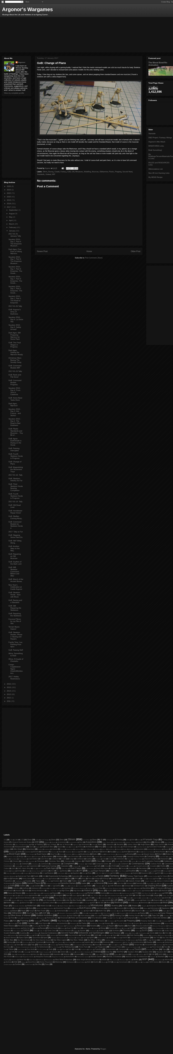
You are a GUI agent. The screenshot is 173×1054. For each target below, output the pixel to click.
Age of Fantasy (37, 844)
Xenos (133, 962)
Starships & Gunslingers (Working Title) (116, 940)
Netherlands (61, 911)
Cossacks (75, 866)
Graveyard (81, 886)
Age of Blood (168, 842)
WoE (16, 962)
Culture (6, 868)
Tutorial (26, 952)
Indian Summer (24, 895)
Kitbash (66, 898)
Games (18, 883)
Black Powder (160, 851)
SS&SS (124, 937)
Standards (40, 174)
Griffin (105, 886)
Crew (106, 866)
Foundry (28, 881)
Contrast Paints (156, 864)
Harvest (126, 888)
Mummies (110, 908)
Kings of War (58, 898)
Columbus (35, 864)
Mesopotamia (155, 902)
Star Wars (9, 940)
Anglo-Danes (145, 844)
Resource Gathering (143, 926)
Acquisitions (91, 842)
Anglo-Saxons (159, 844)
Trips (164, 949)
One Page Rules (33, 913)
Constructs (115, 864)
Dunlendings (35, 873)
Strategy (10, 942)
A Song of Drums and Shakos (22, 842)
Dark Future (75, 868)
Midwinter (54, 905)
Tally (33, 945)
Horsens (38, 893)
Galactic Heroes (149, 881)
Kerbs (7, 898)
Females (15, 878)
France (38, 881)
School (137, 930)
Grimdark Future (139, 886)
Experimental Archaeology (58, 876)
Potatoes (102, 921)
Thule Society (156, 947)
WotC (89, 962)
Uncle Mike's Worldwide (84, 952)
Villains (117, 954)
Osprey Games (153, 913)
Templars (105, 944)
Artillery (118, 847)
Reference (52, 926)
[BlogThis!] (69, 168)
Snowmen (122, 935)
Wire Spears (158, 959)
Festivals (54, 878)
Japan (124, 895)
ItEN (86, 895)
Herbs (27, 890)
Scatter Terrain (104, 930)
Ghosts (149, 883)
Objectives (138, 911)
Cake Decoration (73, 856)
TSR (12, 952)
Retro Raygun (17, 928)
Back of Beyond (88, 849)
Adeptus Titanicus (130, 842)
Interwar (42, 895)
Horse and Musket (14, 893)
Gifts (160, 883)
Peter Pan (115, 918)
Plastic (111, 172)
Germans (129, 883)
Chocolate (31, 861)
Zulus (47, 964)
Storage (154, 940)
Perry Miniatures (97, 918)
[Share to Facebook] (74, 168)
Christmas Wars (54, 861)
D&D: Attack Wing (24, 868)
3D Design (109, 839)
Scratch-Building (10, 933)
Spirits (85, 937)
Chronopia (68, 861)
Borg (102, 854)
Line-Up (35, 900)
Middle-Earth (31, 906)
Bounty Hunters (110, 854)
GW (73, 172)
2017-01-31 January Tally (14, 235)
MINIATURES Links (156, 146)
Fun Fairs (107, 881)
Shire (167, 933)
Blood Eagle (14, 854)
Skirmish (61, 935)
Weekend (14, 959)
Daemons (41, 868)
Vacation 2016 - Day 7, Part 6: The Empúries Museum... (15, 242)
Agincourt (76, 844)
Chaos (129, 859)
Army (100, 847)
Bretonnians (121, 854)
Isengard (59, 895)
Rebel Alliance (9, 926)
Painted (96, 915)
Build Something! (155, 150)
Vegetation (57, 954)
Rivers (62, 928)
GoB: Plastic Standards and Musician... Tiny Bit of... (15, 432)
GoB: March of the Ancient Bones (15, 580)
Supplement (78, 942)
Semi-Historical (114, 933)
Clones (133, 861)
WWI (109, 962)
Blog (169, 851)
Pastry (19, 918)
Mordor (23, 908)
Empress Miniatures (124, 873)
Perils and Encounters (79, 918)
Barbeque (150, 849)
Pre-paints (120, 921)
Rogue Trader (87, 928)
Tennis (113, 944)
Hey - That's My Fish (53, 890)
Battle (20, 851)
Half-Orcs (16, 888)
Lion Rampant (48, 900)
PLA (14, 921)
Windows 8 (123, 959)
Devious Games (36, 871)
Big (111, 851)
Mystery (145, 908)
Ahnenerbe (85, 844)
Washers (161, 956)
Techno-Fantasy (64, 945)
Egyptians (76, 873)
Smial (102, 935)
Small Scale (85, 935)
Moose (16, 908)
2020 (9, 197)
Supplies (87, 942)
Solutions (146, 935)
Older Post (135, 251)
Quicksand (54, 923)
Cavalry (111, 859)
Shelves (133, 933)
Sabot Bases (17, 930)
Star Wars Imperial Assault (42, 940)
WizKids (8, 962)
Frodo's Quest (77, 881)
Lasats (129, 898)
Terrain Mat (138, 944)
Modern (134, 906)
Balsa (125, 849)
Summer (49, 942)
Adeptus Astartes (118, 842)
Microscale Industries (18, 905)
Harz (132, 888)
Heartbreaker (8, 890)
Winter (135, 960)
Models (125, 906)
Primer (157, 921)
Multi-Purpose (85, 908)
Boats (61, 854)
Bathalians (12, 851)
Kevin (13, 898)
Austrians (47, 849)
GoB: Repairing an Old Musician (14, 556)
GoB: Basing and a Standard (15, 601)
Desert (13, 871)
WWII (115, 962)
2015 (9, 687)
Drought (166, 871)
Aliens (100, 844)
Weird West (32, 959)
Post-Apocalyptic (88, 921)
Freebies (56, 881)
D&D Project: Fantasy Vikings (160, 138)
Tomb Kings (21, 949)
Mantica (17, 902)
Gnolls (5, 886)
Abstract (46, 842)
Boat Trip (54, 854)
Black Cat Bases (148, 851)
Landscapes (104, 898)
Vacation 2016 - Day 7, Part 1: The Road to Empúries (14, 299)
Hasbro (138, 888)
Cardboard (55, 859)
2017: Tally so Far (15, 532)
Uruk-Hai (109, 952)
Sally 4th (42, 930)
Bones (76, 854)
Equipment (145, 873)
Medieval (118, 902)
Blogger (103, 1049)
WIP (53, 174)
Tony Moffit (30, 949)
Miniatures (79, 172)
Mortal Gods (40, 908)
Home (89, 251)
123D (37, 839)
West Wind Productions (64, 960)
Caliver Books (87, 856)
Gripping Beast (154, 886)
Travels (137, 949)
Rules (145, 928)
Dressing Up (150, 871)
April (11, 220)
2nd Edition (86, 839)
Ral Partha (82, 923)
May (11, 217)
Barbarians (140, 849)
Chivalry (15, 861)
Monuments (8, 908)
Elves (90, 873)
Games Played (33, 883)
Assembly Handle (142, 847)
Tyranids (54, 952)
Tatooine (53, 944)
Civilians (108, 861)
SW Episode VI (118, 942)
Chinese (7, 861)
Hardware (67, 888)
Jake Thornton (94, 895)
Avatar (62, 849)
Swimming (159, 942)
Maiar (164, 900)
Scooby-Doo (157, 930)
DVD (43, 873)
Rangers (108, 923)
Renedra (93, 926)
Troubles (6, 952)
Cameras (97, 856)
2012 (9, 698)
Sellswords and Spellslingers (91, 933)
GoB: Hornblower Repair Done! (15, 512)
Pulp (19, 923)
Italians (75, 895)
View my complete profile (14, 93)
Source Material (164, 935)
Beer (82, 851)
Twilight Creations (44, 952)
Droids (158, 871)
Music (128, 908)
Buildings (59, 856)
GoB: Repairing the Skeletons (14, 614)
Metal (165, 902)
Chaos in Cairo (137, 859)
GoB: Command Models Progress (14, 382)
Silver (30, 935)
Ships (160, 933)
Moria (30, 908)
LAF (89, 898)
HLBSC (110, 890)
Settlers (126, 933)
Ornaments (122, 913)
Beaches (53, 851)
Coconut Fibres (8, 864)
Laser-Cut (136, 898)
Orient (99, 913)
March (12, 224)
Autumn (55, 849)
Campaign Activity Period (135, 856)
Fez (69, 878)
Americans (110, 844)
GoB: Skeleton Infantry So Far (15, 479)
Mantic (8, 903)
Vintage (134, 954)
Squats (118, 937)
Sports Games (102, 937)
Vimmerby (124, 954)
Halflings (26, 888)
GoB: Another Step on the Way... (14, 548)
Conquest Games (102, 864)
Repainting (103, 926)
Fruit (99, 881)
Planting (36, 921)
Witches (167, 959)
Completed (69, 864)
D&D (13, 868)
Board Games (42, 854)
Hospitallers (46, 893)
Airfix (93, 844)
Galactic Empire (135, 881)
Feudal (62, 878)
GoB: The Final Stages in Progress (14, 345)
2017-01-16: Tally (15, 475)
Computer (81, 864)
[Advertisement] (80, 34)
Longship (107, 900)
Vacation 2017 (162, 952)
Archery (80, 847)
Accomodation (73, 842)
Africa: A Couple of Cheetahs (15, 660)
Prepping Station (146, 921)
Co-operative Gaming (152, 861)
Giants (155, 883)
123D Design (45, 839)
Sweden (150, 942)
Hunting (103, 893)
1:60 (16, 839)
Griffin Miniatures (116, 886)
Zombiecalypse (8, 964)
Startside (152, 133)
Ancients (120, 844)
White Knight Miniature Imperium (87, 959)
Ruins (138, 928)
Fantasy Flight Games (135, 876)
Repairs (111, 926)
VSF (147, 954)
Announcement (20, 847)
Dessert (27, 871)
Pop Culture (73, 921)
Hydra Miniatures (114, 893)
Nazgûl (31, 911)
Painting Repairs (134, 915)
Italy (80, 895)
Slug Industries (73, 935)
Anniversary (8, 847)
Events (36, 876)
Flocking (129, 878)
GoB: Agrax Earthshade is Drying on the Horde (14, 442)
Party (12, 918)
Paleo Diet (156, 915)
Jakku (103, 895)
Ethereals (166, 873)
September (13, 210)
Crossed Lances (141, 866)
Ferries (47, 878)
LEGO (166, 898)
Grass (66, 886)
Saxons (82, 931)
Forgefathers (8, 881)
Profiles (6, 923)
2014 (9, 691)
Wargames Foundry (57, 956)
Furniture (122, 881)
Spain (45, 937)
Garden (83, 883)
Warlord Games (96, 956)
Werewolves (49, 959)
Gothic (57, 886)
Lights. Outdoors (24, 900)
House (54, 893)
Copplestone (33, 866)
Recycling (35, 926)
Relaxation (61, 926)
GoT (52, 886)
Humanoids (82, 893)
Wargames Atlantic (28, 956)
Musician (95, 172)
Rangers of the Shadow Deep (122, 923)
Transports (122, 949)
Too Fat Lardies (41, 949)
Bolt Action (69, 854)
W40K (160, 954)
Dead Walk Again (102, 868)
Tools (51, 949)
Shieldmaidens (142, 933)
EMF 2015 (99, 873)
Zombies (18, 964)
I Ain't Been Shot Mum (148, 893)
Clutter (140, 861)
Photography (130, 918)
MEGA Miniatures (133, 902)
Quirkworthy (63, 923)
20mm (61, 840)
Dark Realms (89, 868)
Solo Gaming (134, 935)
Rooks (119, 928)
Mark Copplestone (37, 902)
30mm (94, 840)
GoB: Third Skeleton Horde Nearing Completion (15, 487)
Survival (96, 942)
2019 (9, 200)
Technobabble (78, 944)
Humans (91, 893)
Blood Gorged (30, 854)
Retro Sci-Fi (27, 928)
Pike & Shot (141, 918)
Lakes (96, 898)
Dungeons (18, 873)
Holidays (147, 890)
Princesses (165, 921)
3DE (128, 839)
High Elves (65, 891)
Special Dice (62, 937)
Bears (61, 851)
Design (19, 871)
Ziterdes (164, 962)
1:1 (5, 840)
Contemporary (138, 864)
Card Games (22, 859)
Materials (76, 902)
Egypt (69, 873)
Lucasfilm (137, 900)
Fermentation (38, 878)
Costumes (83, 866)
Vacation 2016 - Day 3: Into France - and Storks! (14, 412)
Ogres (164, 911)
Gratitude (72, 886)
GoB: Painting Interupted (14, 449)
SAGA (26, 930)
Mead (109, 903)
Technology (88, 944)
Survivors (106, 942)
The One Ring (55, 947)
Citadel (57, 172)
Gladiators (167, 883)
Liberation (14, 900)
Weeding (6, 959)
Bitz (140, 851)
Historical (88, 890)
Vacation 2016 (147, 952)
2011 (9, 701)
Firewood (115, 878)
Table (18, 944)
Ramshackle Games (96, 923)
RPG (131, 928)
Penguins (41, 918)
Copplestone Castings (49, 866)
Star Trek (156, 937)
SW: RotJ (127, 942)
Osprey (142, 913)
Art (113, 847)
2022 (9, 193)
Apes (31, 847)
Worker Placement (46, 962)
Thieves (93, 947)
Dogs (89, 871)
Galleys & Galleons (163, 881)
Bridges (139, 854)
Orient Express (107, 913)
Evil (44, 876)
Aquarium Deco (47, 847)
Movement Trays (61, 908)
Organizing (92, 913)
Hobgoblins (138, 890)
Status (140, 940)
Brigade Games (149, 854)
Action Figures (106, 842)
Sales (35, 930)
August (12, 214)
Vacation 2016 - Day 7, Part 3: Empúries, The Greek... (15, 280)
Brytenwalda (37, 856)
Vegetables (46, 954)
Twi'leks (33, 952)
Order (84, 913)
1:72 (22, 839)
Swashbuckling (138, 942)
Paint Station (73, 915)
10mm (29, 840)
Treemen (149, 949)
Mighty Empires (64, 905)
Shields (152, 933)
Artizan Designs (128, 847)
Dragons (112, 871)
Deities (153, 868)
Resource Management (159, 926)
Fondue (150, 878)
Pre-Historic (111, 921)
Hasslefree (146, 888)
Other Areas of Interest (20, 915)
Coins (17, 864)
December (132, 868)
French (65, 881)
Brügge (21, 856)
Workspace (70, 962)
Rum (164, 928)
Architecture (90, 847)
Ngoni (88, 911)
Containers (124, 864)
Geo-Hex (120, 883)
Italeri (68, 895)
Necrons (52, 911)
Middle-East (45, 905)
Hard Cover (58, 888)
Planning (24, 921)
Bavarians (44, 851)
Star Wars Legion (59, 940)
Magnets (157, 900)
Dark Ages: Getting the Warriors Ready (15, 352)
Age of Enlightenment (22, 844)
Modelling (87, 172)
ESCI (159, 873)
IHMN (166, 893)
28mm (45, 172)
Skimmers (53, 935)
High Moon (77, 890)
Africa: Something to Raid (15, 654)
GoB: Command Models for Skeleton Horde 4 (15, 525)
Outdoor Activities (44, 915)
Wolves (23, 962)
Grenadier (99, 886)
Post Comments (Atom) (93, 258)
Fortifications (19, 881)
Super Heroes (58, 942)
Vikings (105, 954)
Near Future (41, 911)
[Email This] (67, 168)
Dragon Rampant (99, 871)
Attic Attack (18, 849)
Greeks (89, 886)
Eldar (83, 873)
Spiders (78, 937)
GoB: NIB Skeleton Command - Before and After (14, 571)
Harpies (90, 888)
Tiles (165, 947)
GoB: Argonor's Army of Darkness (14, 312)
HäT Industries (159, 888)
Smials (108, 935)
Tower (58, 949)
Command (44, 864)
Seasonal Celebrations (49, 933)
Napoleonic (166, 908)
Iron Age (50, 895)
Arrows (108, 847)
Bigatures (119, 851)
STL (148, 940)
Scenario (116, 931)
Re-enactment (155, 923)
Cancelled (163, 856)
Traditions (84, 949)
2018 (9, 204)
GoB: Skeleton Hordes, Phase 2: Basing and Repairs (15, 635)
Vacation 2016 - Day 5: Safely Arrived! (14, 327)
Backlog (97, 849)
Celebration (120, 859)
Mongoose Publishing (156, 905)
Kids (47, 898)
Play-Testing (62, 921)
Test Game (159, 944)
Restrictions (7, 928)
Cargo (71, 859)
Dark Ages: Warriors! (13, 405)
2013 (9, 694)
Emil (114, 873)
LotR (115, 900)
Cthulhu (163, 866)
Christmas (40, 861)
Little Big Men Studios (74, 900)
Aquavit (60, 847)
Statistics (133, 940)
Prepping (118, 172)
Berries (104, 851)
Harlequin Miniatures (79, 888)
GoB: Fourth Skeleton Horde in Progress (15, 456)
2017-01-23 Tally (15, 371)
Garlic (92, 883)
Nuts (120, 911)
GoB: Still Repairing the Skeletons (14, 608)
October (147, 911)
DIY (80, 871)
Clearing (125, 861)
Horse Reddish (29, 893)
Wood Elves (32, 962)
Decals (123, 868)
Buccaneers (48, 856)
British (159, 854)
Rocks (78, 928)
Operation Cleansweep (66, 913)
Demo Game (161, 868)
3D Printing (119, 840)
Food (157, 878)
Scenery (127, 930)
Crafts (98, 866)
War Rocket (8, 956)
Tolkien (11, 949)
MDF (93, 902)
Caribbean (80, 859)
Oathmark (127, 911)
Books (94, 854)
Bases (166, 849)
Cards (64, 859)
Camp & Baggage (107, 856)
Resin (130, 926)
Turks (19, 952)
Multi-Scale (100, 908)
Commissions (56, 864)
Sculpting (23, 933)
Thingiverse (101, 947)
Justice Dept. (166, 895)
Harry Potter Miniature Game (113, 888)
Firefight (97, 878)
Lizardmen (89, 900)
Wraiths (96, 962)
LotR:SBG (127, 900)
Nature (14, 911)
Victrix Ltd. (88, 954)
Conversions (8, 866)
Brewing (130, 854)
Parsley (6, 918)
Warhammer (70, 956)
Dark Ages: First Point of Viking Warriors (15, 251)
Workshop (58, 962)
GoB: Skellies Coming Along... (15, 517)
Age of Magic (51, 844)
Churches (78, 861)
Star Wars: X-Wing (94, 940)
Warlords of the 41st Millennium (137, 956)
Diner (58, 871)
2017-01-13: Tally (15, 502)
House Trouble (65, 893)
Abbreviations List (155, 169)
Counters (91, 866)
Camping (151, 856)
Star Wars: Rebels (77, 940)
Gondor (37, 886)
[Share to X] (72, 168)
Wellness (40, 959)
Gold (30, 886)
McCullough (86, 902)
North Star (102, 911)
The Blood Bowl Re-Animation (158, 63)
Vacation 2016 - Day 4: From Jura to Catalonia (14, 391)
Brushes (29, 856)
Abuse (53, 842)
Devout (45, 871)
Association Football (156, 847)
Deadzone (114, 868)
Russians (7, 930)
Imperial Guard (8, 895)
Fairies (84, 876)
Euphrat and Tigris (24, 876)
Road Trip (70, 928)
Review (42, 928)
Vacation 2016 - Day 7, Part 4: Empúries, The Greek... (15, 270)
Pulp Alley (31, 923)
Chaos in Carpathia (151, 859)
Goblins (22, 886)
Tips (5, 949)
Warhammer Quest (82, 956)
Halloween (35, 888)
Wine (129, 959)
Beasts (76, 851)
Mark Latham (49, 902)
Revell (36, 928)
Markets (66, 902)
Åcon (81, 842)
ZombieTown (28, 964)
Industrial (34, 895)
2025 (9, 186)
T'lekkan (11, 944)
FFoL (83, 878)
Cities (99, 861)
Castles (89, 859)
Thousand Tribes (115, 947)
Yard (139, 962)
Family (101, 876)
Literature (59, 900)
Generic (110, 883)
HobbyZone (129, 890)
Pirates (6, 921)
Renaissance (81, 926)
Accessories (62, 842)
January (12, 231)
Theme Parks (83, 947)
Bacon (104, 849)
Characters (164, 859)
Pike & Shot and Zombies (157, 918)
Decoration (143, 868)
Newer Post (42, 251)
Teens (97, 944)
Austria (40, 849)
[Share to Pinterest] (77, 168)
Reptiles (121, 926)
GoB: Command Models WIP (14, 367)
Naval (23, 911)
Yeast (144, 962)
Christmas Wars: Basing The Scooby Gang (15, 360)
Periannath (64, 918)
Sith (35, 935)
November (113, 911)
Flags (122, 878)
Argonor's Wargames (27, 9)
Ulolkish (63, 952)
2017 (9, 207)
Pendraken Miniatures (29, 918)
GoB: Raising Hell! (15, 650)
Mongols (143, 905)
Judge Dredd (145, 895)
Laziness (143, 898)
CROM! (113, 866)
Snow (115, 935)
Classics (117, 861)
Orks (115, 913)
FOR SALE (164, 878)
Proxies (13, 923)
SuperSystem (69, 942)
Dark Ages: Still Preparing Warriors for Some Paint (14, 336)
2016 (9, 684)
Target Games (43, 944)
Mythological (154, 908)
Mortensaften (50, 908)
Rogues (96, 928)
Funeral (114, 881)
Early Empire (61, 873)
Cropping (123, 866)
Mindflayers (84, 905)
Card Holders (33, 859)
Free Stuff (48, 881)
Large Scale (113, 898)
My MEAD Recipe (155, 177)
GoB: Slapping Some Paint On (15, 536)
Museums (120, 908)
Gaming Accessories (52, 883)
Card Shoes (45, 859)
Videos (98, 954)
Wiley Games (113, 959)
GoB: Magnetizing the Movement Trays (15, 469)
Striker (17, 942)
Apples (38, 847)
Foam (144, 878)
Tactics (25, 944)
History (100, 891)
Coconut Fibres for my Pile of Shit (14, 621)
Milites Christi (75, 905)
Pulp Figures (43, 923)
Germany (139, 883)
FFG (76, 878)
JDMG (130, 895)
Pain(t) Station (62, 915)
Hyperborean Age (127, 893)
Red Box (44, 926)
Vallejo (13, 954)
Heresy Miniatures (38, 890)
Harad (51, 888)
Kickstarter (38, 898)
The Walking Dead (68, 947)
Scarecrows (93, 930)
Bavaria (36, 851)
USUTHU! (120, 952)
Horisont (165, 891)
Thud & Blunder (145, 947)
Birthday (133, 851)
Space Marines (11, 937)
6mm (133, 839)
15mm (53, 840)
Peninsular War (52, 918)
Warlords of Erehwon (114, 956)
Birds (126, 851)
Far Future (163, 876)
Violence (140, 954)
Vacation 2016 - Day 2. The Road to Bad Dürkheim (14, 422)
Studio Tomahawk (37, 942)
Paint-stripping (86, 915)
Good (46, 886)
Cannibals (14, 859)
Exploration (76, 876)
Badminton (111, 849)
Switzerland (169, 942)
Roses (125, 928)
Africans (158, 842)
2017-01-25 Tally (15, 306)
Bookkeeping (85, 854)
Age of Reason (65, 844)
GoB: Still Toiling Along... (14, 542)
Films (90, 878)
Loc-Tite (99, 900)
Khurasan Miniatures (25, 898)
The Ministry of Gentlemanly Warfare (23, 947)
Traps (130, 949)
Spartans (54, 937)
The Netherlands (42, 947)
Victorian (77, 954)
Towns (64, 949)
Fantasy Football (153, 876)
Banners (131, 849)
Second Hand (127, 172)
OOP (44, 913)
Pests (108, 918)
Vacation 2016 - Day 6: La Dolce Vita (15, 319)
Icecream (159, 893)
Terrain (125, 944)
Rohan (103, 928)
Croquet (131, 866)
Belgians (89, 851)
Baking (119, 849)
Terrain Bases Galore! (14, 628)
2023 (9, 190)
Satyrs (75, 930)
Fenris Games (27, 878)
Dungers (26, 873)
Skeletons (43, 935)
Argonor (21, 62)
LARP (122, 898)
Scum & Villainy (33, 933)
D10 (34, 868)
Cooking (17, 866)
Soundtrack (154, 935)
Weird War (22, 959)
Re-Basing (145, 923)
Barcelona (159, 849)
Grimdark (127, 886)
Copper (24, 866)
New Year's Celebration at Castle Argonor (15, 587)
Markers (59, 902)
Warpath (152, 956)
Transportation (111, 949)
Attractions (30, 849)
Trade (76, 949)
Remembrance (70, 926)
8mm (139, 839)
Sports (91, 937)
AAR (36, 842)
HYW (136, 893)
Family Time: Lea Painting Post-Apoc (15, 644)
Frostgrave (90, 881)
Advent (140, 842)
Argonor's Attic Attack (156, 142)
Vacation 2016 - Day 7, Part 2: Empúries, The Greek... (15, 289)
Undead (48, 174)
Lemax (6, 900)
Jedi (136, 895)
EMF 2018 (107, 873)
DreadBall (131, 871)
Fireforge (106, 878)
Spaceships (36, 937)
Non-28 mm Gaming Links (158, 173)
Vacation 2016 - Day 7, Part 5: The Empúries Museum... (15, 260)
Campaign (119, 856)
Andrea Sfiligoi (132, 844)
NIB (94, 911)
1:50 (11, 839)
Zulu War (38, 964)
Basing (50, 172)
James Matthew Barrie (113, 895)
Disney (64, 871)
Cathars (98, 859)
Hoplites (156, 890)
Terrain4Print (149, 944)
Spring (111, 937)
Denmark (6, 871)
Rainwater (73, 923)
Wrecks (103, 962)
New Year (80, 911)
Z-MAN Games (153, 962)
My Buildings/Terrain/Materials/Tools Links (160, 156)
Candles (6, 859)
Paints (145, 915)
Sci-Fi (144, 930)
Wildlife (104, 959)
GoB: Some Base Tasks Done (15, 399)
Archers (73, 847)
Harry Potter (98, 888)
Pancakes (166, 915)
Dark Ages (51, 868)
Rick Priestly (53, 928)
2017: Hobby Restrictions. (14, 678)
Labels (84, 898)
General (99, 883)
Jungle (156, 895)
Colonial (25, 864)
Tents (118, 944)
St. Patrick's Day (135, 937)
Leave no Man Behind (155, 898)
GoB (69, 172)
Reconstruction (23, 926)
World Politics (80, 962)
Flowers (137, 878)
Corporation (65, 866)
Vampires (20, 954)
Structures (26, 942)
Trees (156, 949)
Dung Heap (9, 873)
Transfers (98, 949)
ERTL (153, 873)
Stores (162, 940)
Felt (8, 878)
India (16, 895)
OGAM (155, 910)
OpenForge (53, 913)
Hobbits (119, 891)
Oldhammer (104, 172)
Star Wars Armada (23, 940)
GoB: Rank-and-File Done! (15, 376)
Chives (24, 861)
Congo (89, 864)
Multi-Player (73, 908)
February (13, 227)
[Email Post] (62, 168)
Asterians (168, 847)
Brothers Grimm (11, 856)
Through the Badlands (131, 947)
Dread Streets (122, 871)
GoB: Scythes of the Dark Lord (14, 563)
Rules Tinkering (156, 928)
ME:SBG (101, 902)
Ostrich (6, 915)
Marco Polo (26, 902)
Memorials (144, 902)
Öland (170, 911)
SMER (96, 935)
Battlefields (27, 851)
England (136, 873)
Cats (104, 859)
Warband (17, 956)
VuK (153, 954)
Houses (74, 893)
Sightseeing (22, 935)
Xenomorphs (123, 962)
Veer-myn (36, 954)
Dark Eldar (65, 868)
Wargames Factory (42, 956)
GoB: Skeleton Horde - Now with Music (14, 594)
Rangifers (136, 923)
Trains (91, 949)
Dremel (141, 871)
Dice (52, 871)
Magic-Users (146, 900)
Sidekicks (13, 935)
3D (101, 840)
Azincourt (78, 849)
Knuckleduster (75, 898)
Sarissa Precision (65, 930)
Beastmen (69, 851)
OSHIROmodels (132, 913)
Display (73, 871)
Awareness (69, 849)
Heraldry (19, 890)
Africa (149, 842)
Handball (44, 888)
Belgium (97, 851)
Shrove (6, 935)
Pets (122, 918)
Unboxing (71, 952)
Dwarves (50, 873)
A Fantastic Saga (150, 839)
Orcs (77, 913)
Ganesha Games (67, 883)
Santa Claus (51, 930)
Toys (69, 949)
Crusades (153, 866)
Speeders (71, 937)
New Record (71, 911)
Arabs (67, 847)
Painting (105, 915)
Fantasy (63, 172)
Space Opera (23, 937)
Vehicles (67, 954)
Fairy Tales (92, 876)
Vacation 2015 (133, 952)
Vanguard (28, 954)
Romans (112, 928)
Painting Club (120, 915)
